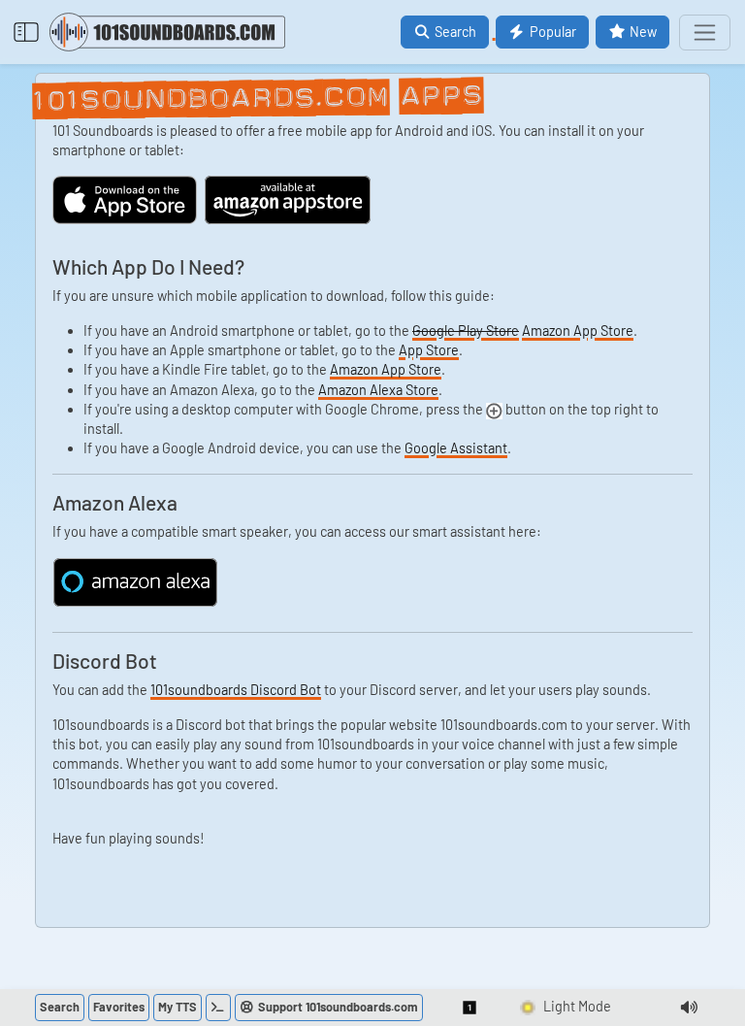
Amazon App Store (577, 330)
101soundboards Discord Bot (235, 689)
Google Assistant (456, 448)
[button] (470, 1007)
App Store (429, 350)
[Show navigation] (704, 32)
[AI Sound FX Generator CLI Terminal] (218, 1007)
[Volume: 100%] (688, 1007)
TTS (177, 1006)
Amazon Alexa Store (378, 389)
